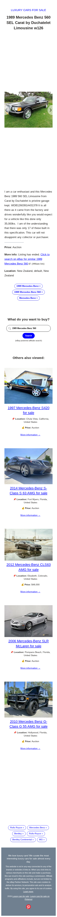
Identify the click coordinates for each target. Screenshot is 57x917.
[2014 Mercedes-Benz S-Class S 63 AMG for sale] (28, 483)
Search (28, 336)
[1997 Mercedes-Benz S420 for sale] (28, 403)
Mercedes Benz (27, 298)
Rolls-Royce (35, 833)
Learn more (28, 892)
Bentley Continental (22, 839)
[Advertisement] (28, 61)
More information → (30, 434)
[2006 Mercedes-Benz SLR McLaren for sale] (28, 636)
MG (41, 839)
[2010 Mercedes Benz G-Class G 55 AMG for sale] (28, 716)
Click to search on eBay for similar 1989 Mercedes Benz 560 (27, 259)
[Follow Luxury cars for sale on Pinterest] (28, 908)
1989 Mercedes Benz (27, 286)
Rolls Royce (16, 827)
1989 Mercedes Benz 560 (27, 292)
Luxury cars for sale (28, 10)
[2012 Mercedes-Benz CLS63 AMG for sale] (28, 560)
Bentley (18, 833)
